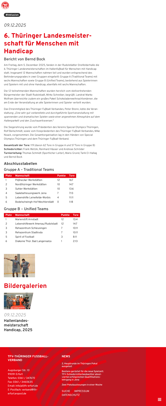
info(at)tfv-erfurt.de (27, 386)
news (66, 356)
